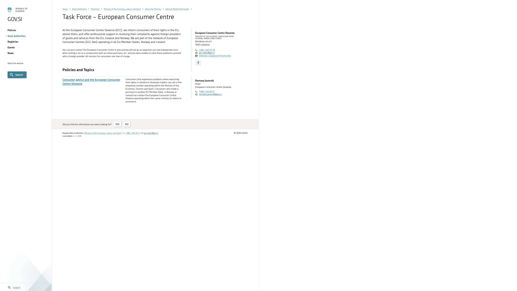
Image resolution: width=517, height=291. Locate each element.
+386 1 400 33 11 (133, 133)
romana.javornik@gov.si (210, 94)
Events (11, 47)
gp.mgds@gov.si (207, 52)
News (11, 53)
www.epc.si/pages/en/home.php (215, 55)
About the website (15, 63)
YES (117, 124)
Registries (13, 41)
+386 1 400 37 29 (207, 50)
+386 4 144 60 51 (206, 91)
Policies (12, 30)
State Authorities (17, 36)
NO (126, 124)
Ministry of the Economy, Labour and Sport (102, 133)
